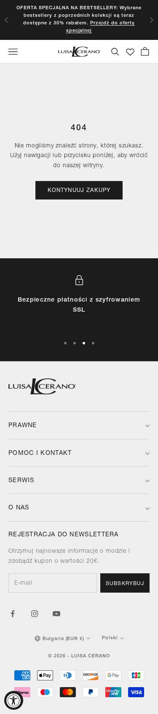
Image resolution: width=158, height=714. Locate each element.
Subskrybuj (125, 583)
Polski (110, 638)
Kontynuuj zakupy (79, 191)
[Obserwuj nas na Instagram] (34, 613)
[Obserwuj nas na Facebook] (12, 613)
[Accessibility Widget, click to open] (13, 700)
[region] (79, 301)
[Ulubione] (130, 52)
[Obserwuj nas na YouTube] (56, 613)
